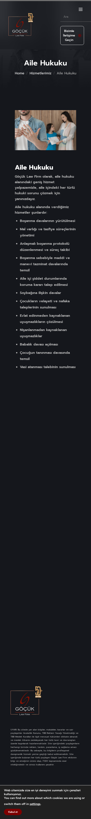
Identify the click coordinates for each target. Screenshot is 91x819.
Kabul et (13, 812)
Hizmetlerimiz (40, 73)
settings (35, 804)
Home (19, 73)
